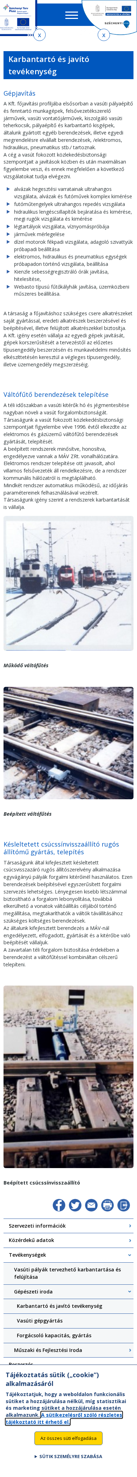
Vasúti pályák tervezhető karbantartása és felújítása (67, 1273)
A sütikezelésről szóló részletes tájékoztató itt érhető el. (64, 1418)
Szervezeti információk (37, 1225)
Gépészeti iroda (33, 1291)
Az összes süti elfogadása (68, 1438)
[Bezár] (39, 35)
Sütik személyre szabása (70, 1456)
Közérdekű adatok (31, 1240)
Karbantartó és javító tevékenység (59, 1306)
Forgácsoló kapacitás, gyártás (54, 1335)
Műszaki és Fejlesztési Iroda (48, 1350)
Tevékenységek (27, 1254)
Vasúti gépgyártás (40, 1320)
